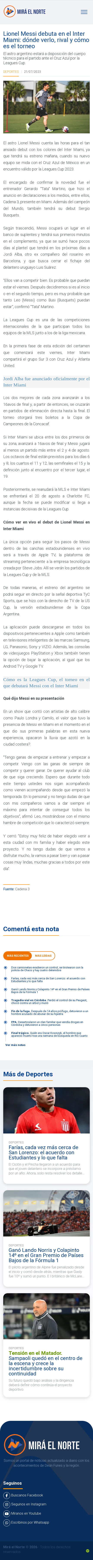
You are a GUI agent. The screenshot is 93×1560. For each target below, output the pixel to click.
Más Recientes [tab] (18, 955)
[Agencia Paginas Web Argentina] (87, 1550)
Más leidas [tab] (43, 955)
